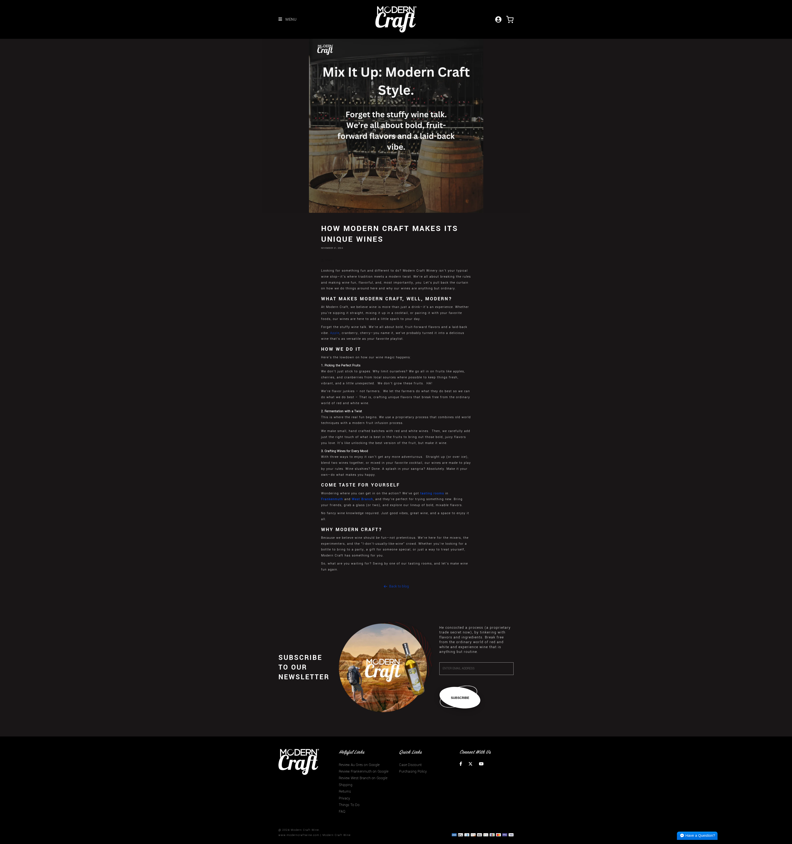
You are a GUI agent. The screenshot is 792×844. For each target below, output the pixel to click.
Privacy (344, 798)
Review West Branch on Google (363, 778)
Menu (290, 19)
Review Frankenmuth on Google (364, 771)
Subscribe (460, 698)
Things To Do (349, 805)
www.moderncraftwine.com (298, 835)
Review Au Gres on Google (359, 764)
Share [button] (329, 260)
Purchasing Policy (413, 771)
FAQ (342, 811)
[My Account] (499, 19)
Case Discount (410, 764)
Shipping (345, 784)
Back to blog (399, 586)
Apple (334, 333)
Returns (345, 791)
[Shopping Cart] (510, 19)
